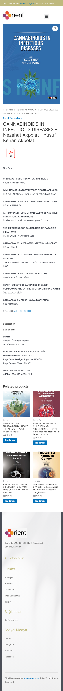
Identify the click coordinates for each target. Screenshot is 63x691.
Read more (10, 440)
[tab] (31, 324)
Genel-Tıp (8, 118)
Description (9, 324)
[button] (46, 16)
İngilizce (14, 110)
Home (5, 110)
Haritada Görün (16, 558)
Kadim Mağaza (27, 3)
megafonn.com (31, 678)
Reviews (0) (9, 330)
